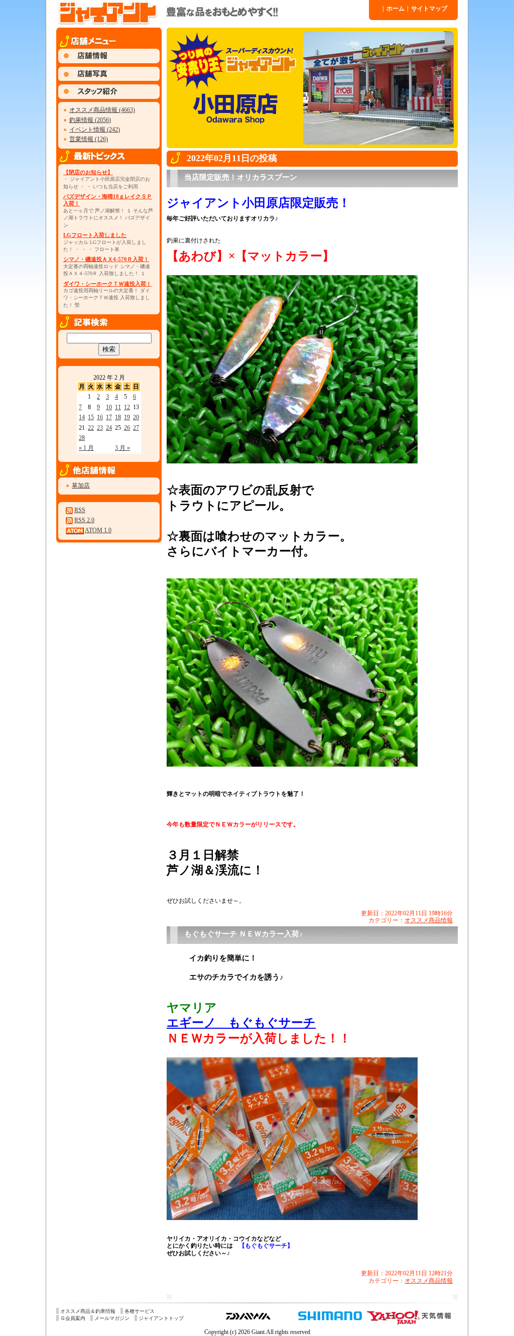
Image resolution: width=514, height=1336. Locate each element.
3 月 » (122, 447)
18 (118, 417)
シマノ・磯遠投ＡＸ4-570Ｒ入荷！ (106, 259)
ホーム (393, 8)
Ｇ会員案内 (72, 1318)
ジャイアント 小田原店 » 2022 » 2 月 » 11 (211, 12)
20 (136, 417)
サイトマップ (427, 8)
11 (118, 407)
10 (109, 407)
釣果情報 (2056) (90, 120)
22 (91, 427)
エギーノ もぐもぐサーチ (241, 1022)
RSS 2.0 (84, 520)
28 (82, 437)
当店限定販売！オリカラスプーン (240, 177)
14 (82, 417)
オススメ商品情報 (429, 920)
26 (127, 427)
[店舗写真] (109, 78)
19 (127, 417)
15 (91, 417)
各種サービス (139, 1311)
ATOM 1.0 (98, 530)
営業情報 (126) (88, 139)
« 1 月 (86, 447)
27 (136, 427)
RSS (79, 510)
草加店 (81, 485)
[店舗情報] (109, 61)
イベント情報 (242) (94, 129)
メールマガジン (112, 1318)
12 (127, 407)
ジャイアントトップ (161, 1318)
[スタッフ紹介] (109, 96)
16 (100, 417)
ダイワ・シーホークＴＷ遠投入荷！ (107, 284)
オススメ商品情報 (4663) (102, 109)
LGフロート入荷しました (94, 235)
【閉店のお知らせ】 (88, 172)
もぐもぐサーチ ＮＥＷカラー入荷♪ (243, 934)
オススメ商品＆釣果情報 (87, 1311)
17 (109, 417)
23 (100, 427)
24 (109, 427)
